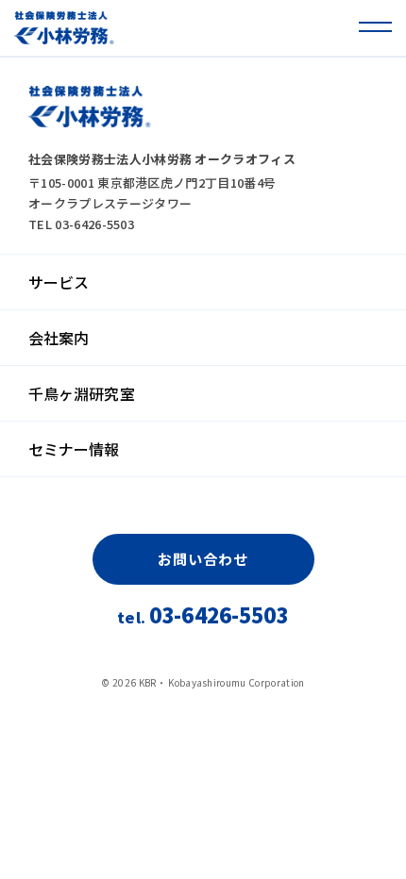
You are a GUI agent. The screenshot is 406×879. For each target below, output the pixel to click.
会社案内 (58, 337)
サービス (58, 282)
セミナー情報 (74, 449)
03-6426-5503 (202, 616)
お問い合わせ (202, 559)
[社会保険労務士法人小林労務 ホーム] (64, 27)
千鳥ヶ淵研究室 (81, 393)
